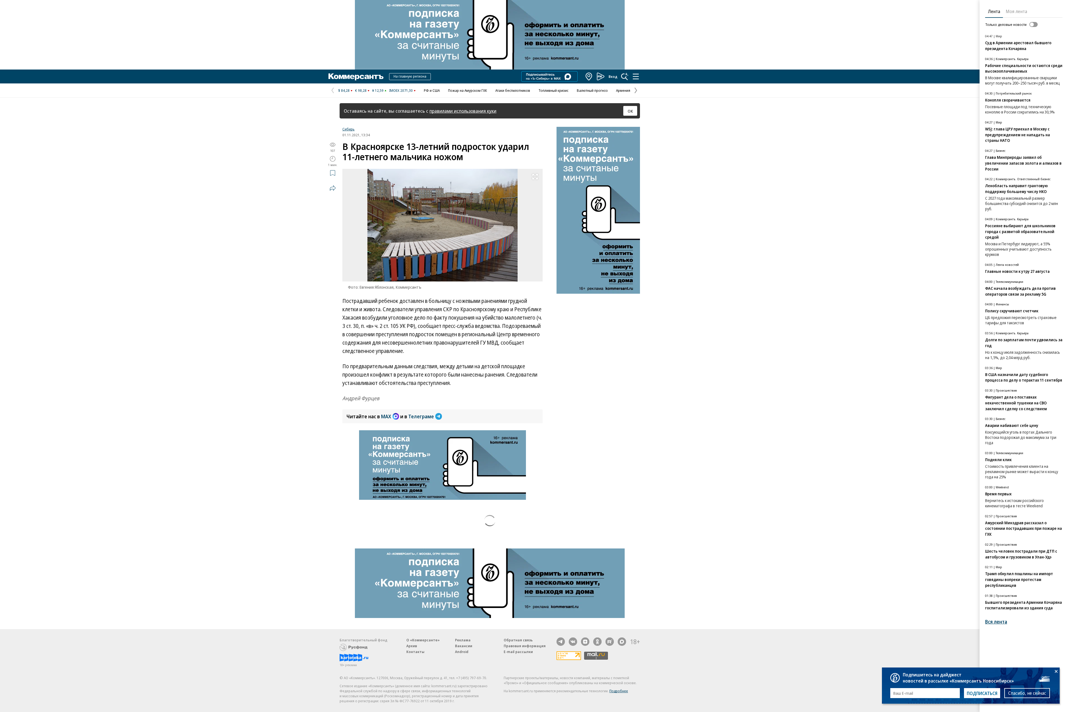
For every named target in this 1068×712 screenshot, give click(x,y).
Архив (411, 645)
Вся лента (996, 622)
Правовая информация (525, 645)
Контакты (415, 651)
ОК (630, 111)
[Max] (622, 641)
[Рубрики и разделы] (636, 76)
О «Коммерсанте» (423, 639)
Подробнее (618, 690)
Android (461, 651)
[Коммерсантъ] (356, 76)
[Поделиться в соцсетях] (332, 188)
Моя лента (1016, 11)
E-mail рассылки (518, 651)
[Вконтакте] (573, 641)
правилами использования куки (462, 111)
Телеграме (421, 416)
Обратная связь (518, 639)
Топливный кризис (553, 90)
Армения (623, 90)
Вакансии (463, 645)
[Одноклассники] (597, 641)
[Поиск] (624, 76)
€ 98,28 (361, 90)
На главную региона (410, 76)
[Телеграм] (561, 641)
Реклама (463, 639)
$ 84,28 (344, 90)
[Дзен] (585, 641)
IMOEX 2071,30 (401, 90)
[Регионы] (589, 76)
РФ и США (432, 90)
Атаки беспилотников (512, 90)
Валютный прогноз (592, 90)
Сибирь (348, 129)
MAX (386, 416)
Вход (613, 76)
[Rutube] (609, 641)
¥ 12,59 (378, 90)
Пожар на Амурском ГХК (467, 90)
